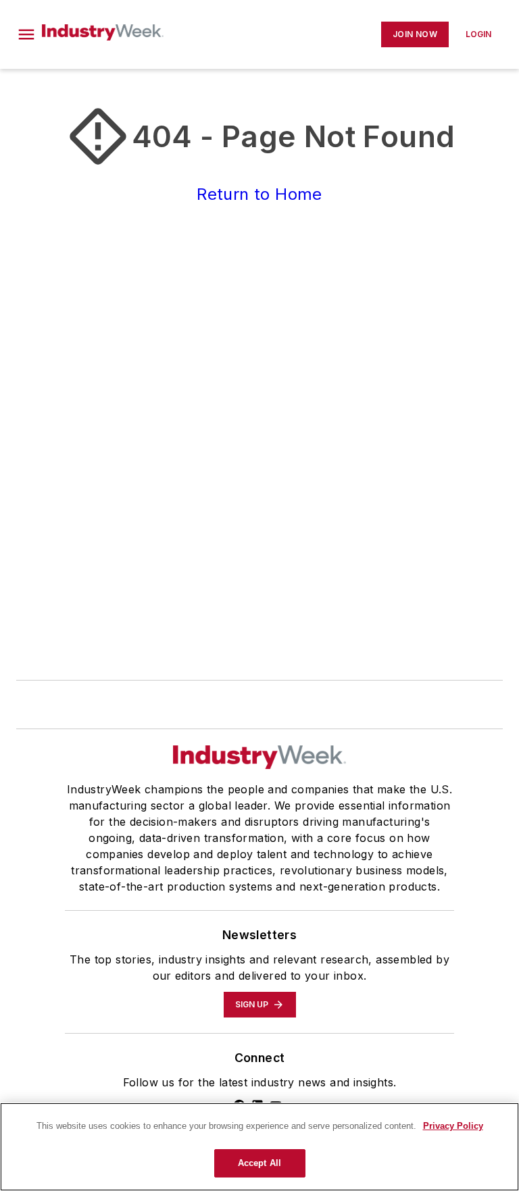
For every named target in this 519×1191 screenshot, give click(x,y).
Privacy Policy (453, 1126)
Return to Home (259, 194)
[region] (259, 1147)
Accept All (259, 1163)
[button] (26, 34)
